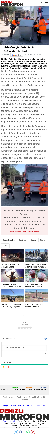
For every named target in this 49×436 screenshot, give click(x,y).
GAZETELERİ (26, 389)
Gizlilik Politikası (38, 405)
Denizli (5, 245)
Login (44, 338)
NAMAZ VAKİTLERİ (9, 389)
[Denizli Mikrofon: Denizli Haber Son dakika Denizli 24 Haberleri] (13, 3)
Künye (13, 405)
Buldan (33, 240)
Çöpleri (42, 240)
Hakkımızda (23, 405)
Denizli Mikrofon (10, 421)
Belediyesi (22, 240)
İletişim (6, 405)
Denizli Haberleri (9, 240)
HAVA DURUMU (40, 389)
